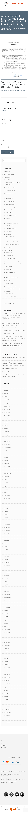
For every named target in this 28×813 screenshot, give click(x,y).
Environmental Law (10, 207)
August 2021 (6, 540)
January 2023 (7, 498)
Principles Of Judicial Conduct (12, 289)
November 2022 (7, 502)
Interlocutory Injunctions (12, 244)
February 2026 (7, 403)
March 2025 (6, 431)
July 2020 (6, 578)
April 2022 (6, 517)
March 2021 (6, 556)
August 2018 (6, 648)
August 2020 (6, 575)
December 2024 (7, 438)
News (7, 26)
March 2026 (6, 399)
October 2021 (7, 533)
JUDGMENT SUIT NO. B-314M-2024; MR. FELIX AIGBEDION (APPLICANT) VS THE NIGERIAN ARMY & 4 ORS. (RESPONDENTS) (13, 332)
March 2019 (6, 626)
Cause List (6, 171)
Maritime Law (9, 283)
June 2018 (6, 655)
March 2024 (6, 463)
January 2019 (7, 632)
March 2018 (6, 664)
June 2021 (6, 546)
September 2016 (7, 722)
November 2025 (7, 412)
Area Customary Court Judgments (13, 182)
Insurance (8, 275)
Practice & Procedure (10, 286)
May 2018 (6, 658)
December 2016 (7, 712)
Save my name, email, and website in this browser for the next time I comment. (11, 146)
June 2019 (6, 616)
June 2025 (6, 425)
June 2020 (6, 581)
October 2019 (7, 604)
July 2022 (6, 508)
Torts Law (8, 247)
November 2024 (7, 441)
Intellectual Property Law (11, 277)
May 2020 (6, 584)
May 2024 (6, 457)
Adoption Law (13, 368)
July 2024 (6, 450)
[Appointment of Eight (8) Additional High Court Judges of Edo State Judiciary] (14, 60)
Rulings (7, 234)
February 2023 (7, 495)
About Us (5, 743)
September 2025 (7, 419)
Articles (4, 749)
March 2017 (6, 703)
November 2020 (7, 565)
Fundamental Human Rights (13, 241)
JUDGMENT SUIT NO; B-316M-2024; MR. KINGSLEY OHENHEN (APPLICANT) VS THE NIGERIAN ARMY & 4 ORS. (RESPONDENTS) (12, 345)
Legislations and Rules (9, 296)
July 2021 (6, 543)
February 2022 (7, 524)
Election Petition (10, 239)
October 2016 (7, 719)
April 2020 (6, 588)
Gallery (4, 745)
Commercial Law (9, 190)
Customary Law (9, 201)
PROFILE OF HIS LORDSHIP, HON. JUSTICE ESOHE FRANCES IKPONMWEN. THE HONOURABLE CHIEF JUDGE (13, 363)
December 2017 (7, 674)
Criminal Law (8, 198)
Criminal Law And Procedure (12, 261)
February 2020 (7, 594)
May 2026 (6, 393)
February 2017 (7, 706)
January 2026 (7, 406)
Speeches (8, 291)
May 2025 (6, 428)
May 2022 (6, 514)
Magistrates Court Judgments (12, 223)
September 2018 (7, 645)
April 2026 (6, 396)
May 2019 (6, 620)
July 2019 (6, 613)
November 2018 (7, 639)
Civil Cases (9, 184)
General (7, 212)
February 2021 (7, 559)
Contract (7, 195)
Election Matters (9, 204)
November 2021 (7, 530)
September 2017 (7, 683)
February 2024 (7, 466)
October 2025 (7, 415)
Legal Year (9, 293)
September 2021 (7, 537)
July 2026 (6, 387)
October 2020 (7, 569)
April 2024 (6, 460)
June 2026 (6, 390)
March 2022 (6, 521)
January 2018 (7, 671)
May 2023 (6, 486)
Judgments (6, 177)
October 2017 (7, 680)
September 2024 (7, 447)
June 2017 (6, 693)
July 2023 (6, 482)
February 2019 (7, 629)
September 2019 (7, 607)
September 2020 (7, 572)
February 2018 (7, 667)
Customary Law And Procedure (12, 263)
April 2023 (6, 489)
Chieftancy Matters (10, 187)
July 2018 (6, 651)
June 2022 (6, 511)
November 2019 (7, 600)
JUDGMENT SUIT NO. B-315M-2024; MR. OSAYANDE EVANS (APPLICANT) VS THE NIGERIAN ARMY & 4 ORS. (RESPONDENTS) (13, 338)
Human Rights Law (10, 215)
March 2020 (6, 591)
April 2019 (6, 623)
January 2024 (7, 470)
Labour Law (8, 218)
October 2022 (7, 505)
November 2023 (7, 473)
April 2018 (6, 661)
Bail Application (10, 236)
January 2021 (7, 562)
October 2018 (7, 642)
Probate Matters (9, 231)
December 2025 (7, 409)
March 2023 (6, 492)
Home (2, 26)
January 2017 (7, 709)
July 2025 (6, 422)
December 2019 (7, 597)
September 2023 (7, 476)
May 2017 (6, 696)
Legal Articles (7, 250)
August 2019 (6, 610)
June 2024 (6, 454)
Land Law (8, 221)
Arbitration (8, 252)
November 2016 (7, 715)
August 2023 (6, 479)
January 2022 (7, 527)
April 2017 (6, 699)
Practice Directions (8, 303)
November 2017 (7, 677)
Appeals (7, 179)
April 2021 (6, 553)
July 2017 (6, 690)
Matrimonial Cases (10, 228)
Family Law (8, 209)
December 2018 (7, 636)
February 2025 (7, 434)
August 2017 (6, 687)
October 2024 (7, 444)
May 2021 (6, 549)
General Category (8, 174)
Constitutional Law (10, 193)
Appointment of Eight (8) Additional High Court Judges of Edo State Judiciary (13, 84)
